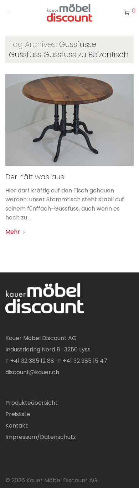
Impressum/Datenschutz (40, 437)
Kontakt (16, 425)
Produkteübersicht (31, 403)
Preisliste (17, 414)
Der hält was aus (34, 177)
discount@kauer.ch (32, 372)
